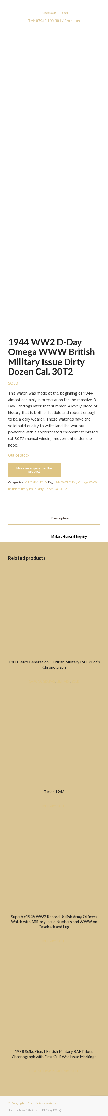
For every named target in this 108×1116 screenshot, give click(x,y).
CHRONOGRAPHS (42, 681)
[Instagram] (64, 4)
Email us (72, 20)
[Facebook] (49, 4)
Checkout (49, 13)
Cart (65, 13)
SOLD (43, 482)
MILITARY (31, 482)
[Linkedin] (56, 4)
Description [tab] (54, 518)
